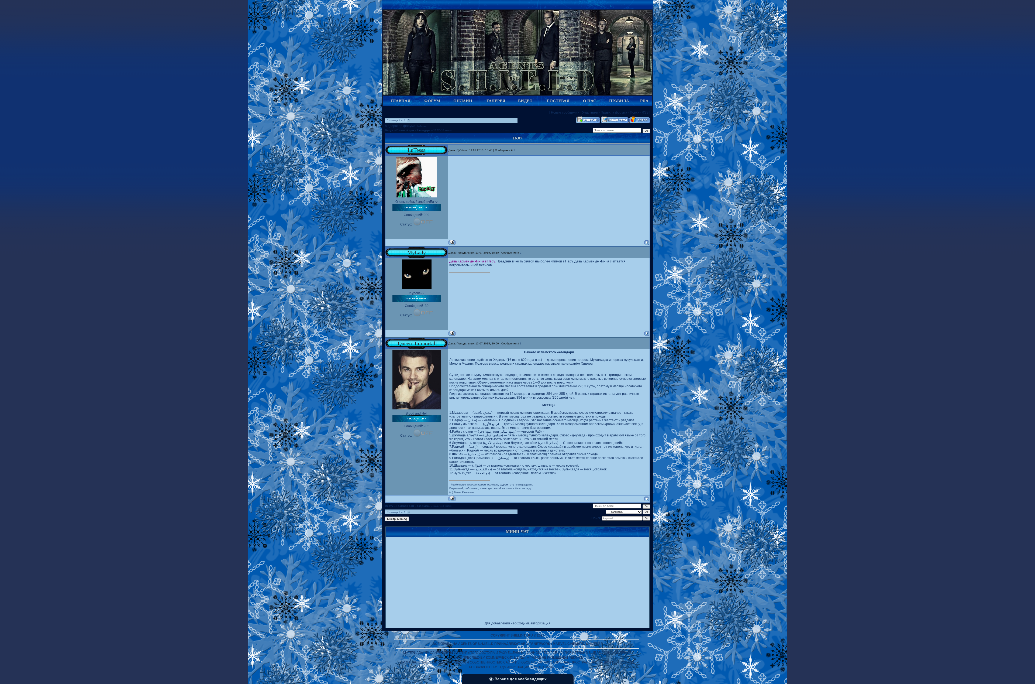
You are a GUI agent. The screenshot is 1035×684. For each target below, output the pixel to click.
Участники (590, 112)
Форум (389, 130)
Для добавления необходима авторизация (517, 623)
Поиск (634, 112)
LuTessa (421, 126)
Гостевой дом (405, 130)
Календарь (423, 130)
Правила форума (614, 112)
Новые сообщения (565, 112)
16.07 (436, 130)
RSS (645, 112)
